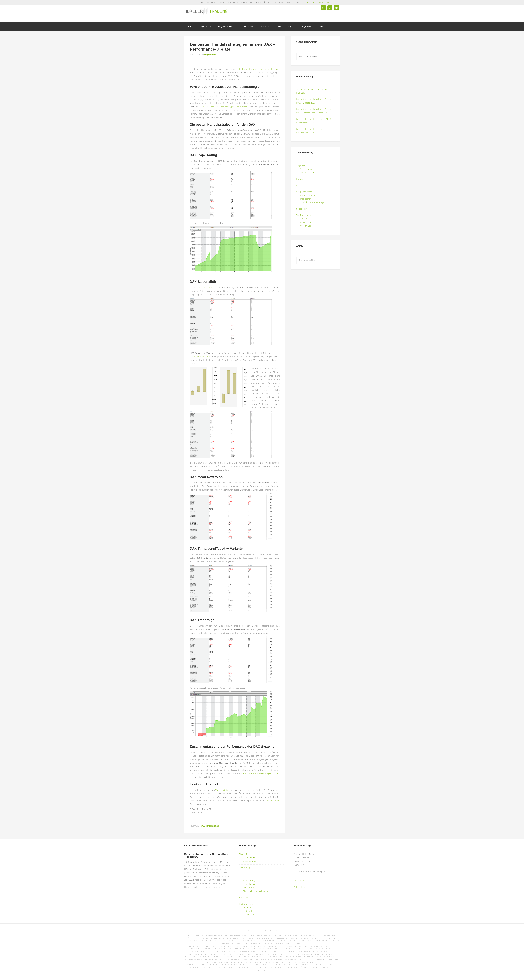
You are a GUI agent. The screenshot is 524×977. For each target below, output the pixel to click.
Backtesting (301, 179)
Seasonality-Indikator (200, 357)
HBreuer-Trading (206, 10)
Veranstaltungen (308, 172)
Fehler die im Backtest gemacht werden (225, 107)
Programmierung (304, 192)
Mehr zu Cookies (315, 2)
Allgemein (301, 165)
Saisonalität (301, 209)
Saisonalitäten (205, 287)
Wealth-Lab (305, 226)
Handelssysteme (212, 826)
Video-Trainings (222, 790)
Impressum (298, 881)
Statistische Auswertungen (312, 202)
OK (327, 2)
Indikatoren (305, 199)
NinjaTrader (305, 222)
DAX (202, 826)
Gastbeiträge (306, 169)
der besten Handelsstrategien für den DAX (259, 69)
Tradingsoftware (304, 215)
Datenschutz (299, 887)
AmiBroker (305, 219)
